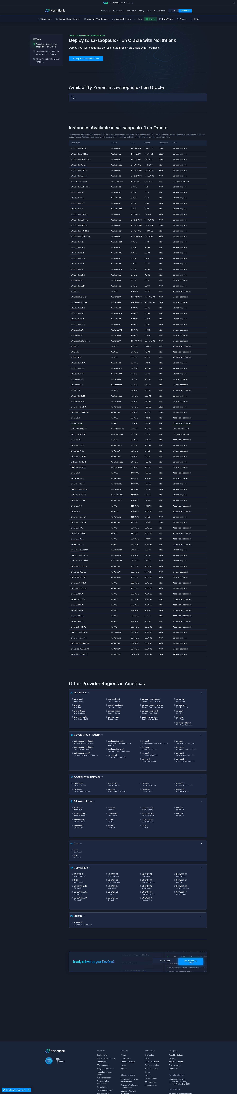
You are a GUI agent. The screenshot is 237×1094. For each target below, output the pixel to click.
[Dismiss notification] (234, 2)
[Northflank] (55, 11)
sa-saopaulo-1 (98, 35)
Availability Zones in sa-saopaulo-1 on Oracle (47, 45)
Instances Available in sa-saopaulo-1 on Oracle (48, 53)
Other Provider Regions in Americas (48, 60)
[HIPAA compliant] (60, 1061)
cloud (72, 35)
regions (85, 35)
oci (78, 35)
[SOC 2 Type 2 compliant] (49, 1061)
